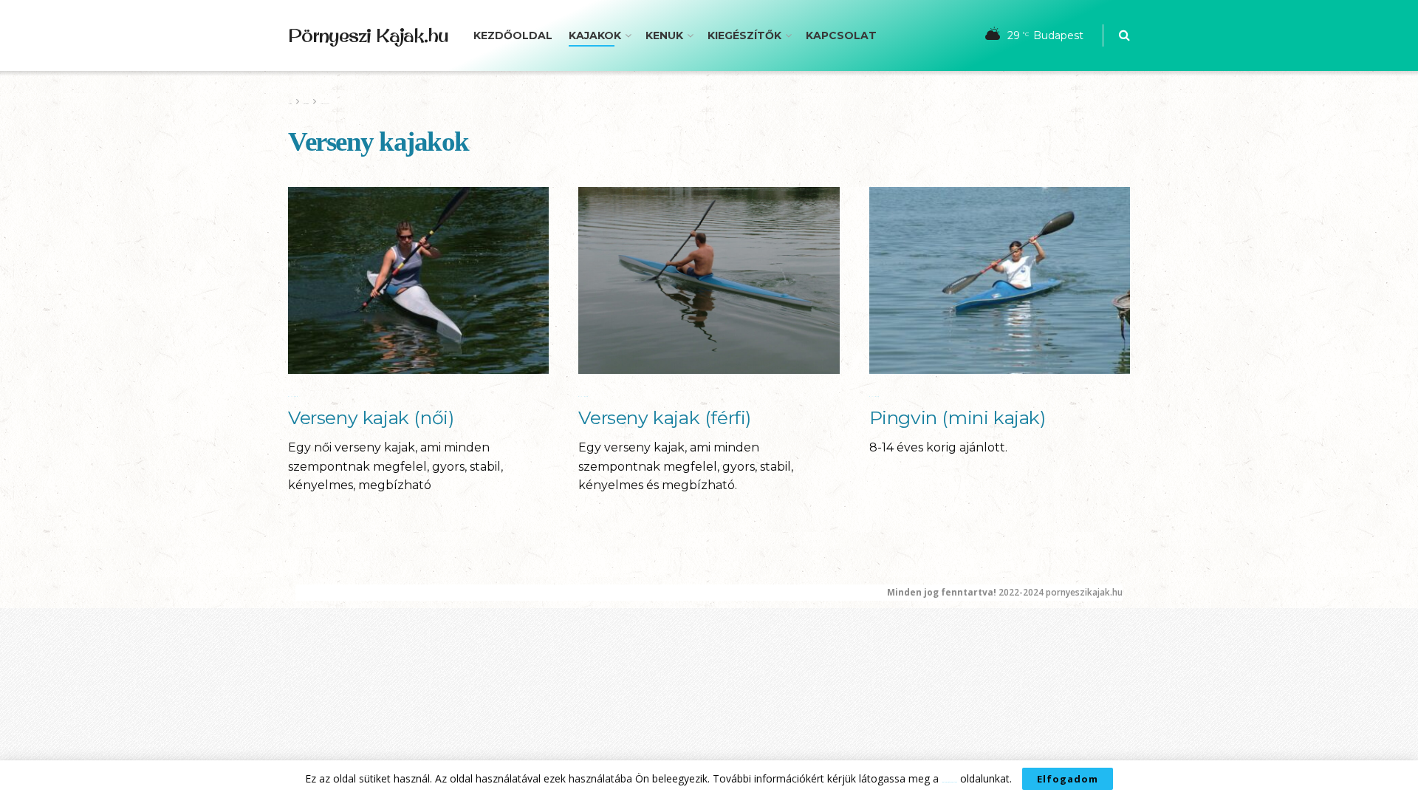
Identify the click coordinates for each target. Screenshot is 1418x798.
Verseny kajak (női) (370, 417)
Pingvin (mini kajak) (957, 417)
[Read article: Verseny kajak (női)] (418, 280)
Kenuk (664, 35)
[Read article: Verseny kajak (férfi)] (708, 280)
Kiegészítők (744, 35)
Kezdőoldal (512, 35)
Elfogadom (1067, 778)
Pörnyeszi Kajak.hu (368, 35)
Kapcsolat (841, 35)
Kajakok (595, 35)
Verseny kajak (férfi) (664, 417)
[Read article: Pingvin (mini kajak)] (999, 280)
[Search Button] (1124, 35)
